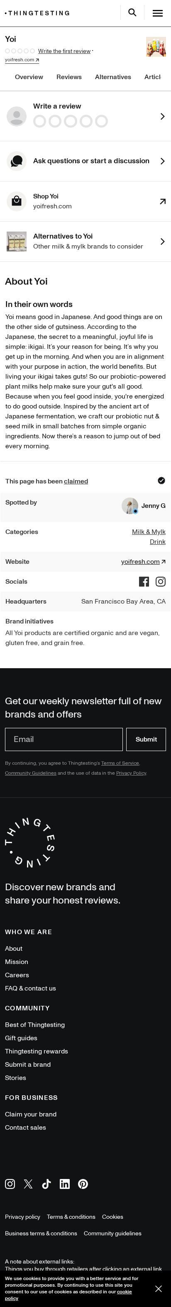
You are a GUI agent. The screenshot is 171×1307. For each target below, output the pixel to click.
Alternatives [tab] (113, 77)
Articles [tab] (156, 77)
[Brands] (39, 13)
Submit (146, 739)
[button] (144, 506)
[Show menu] (157, 13)
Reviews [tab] (69, 77)
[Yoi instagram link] (161, 582)
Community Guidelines (30, 773)
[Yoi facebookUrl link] (144, 582)
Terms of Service (120, 763)
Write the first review (64, 51)
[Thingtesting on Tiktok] (46, 1185)
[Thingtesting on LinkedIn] (65, 1185)
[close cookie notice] (158, 1289)
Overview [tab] (29, 77)
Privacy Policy (131, 773)
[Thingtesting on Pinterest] (83, 1185)
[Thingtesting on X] (28, 1185)
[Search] (132, 12)
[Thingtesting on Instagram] (10, 1185)
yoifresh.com (19, 60)
